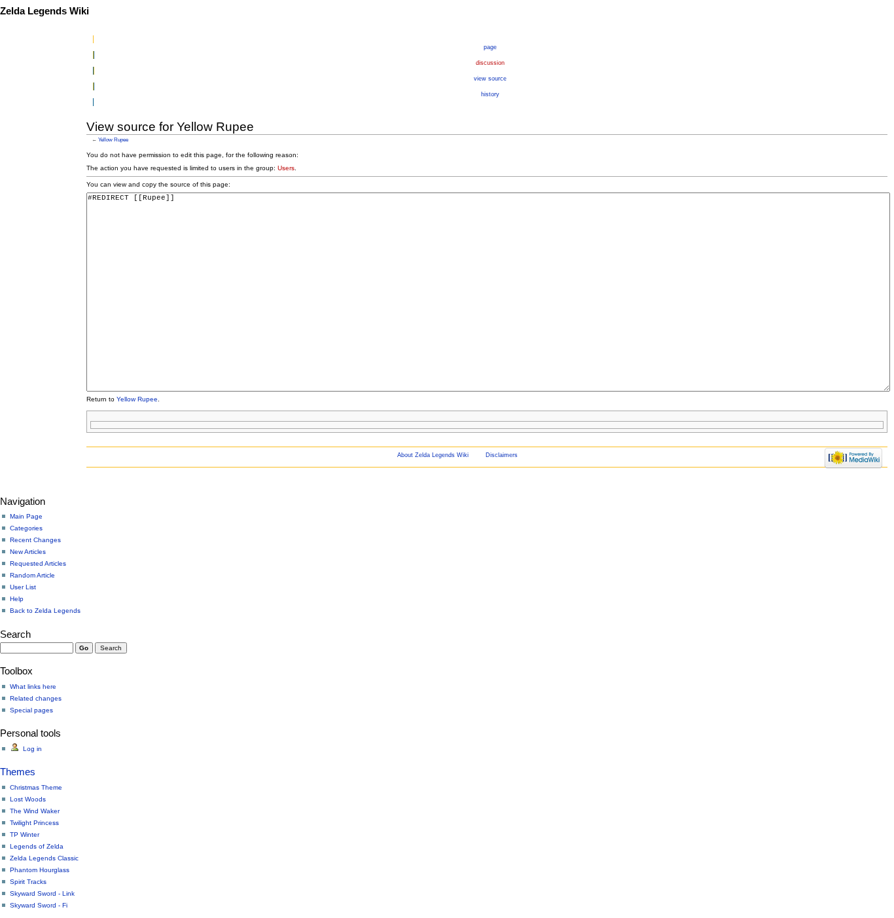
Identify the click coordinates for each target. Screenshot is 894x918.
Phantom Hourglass (39, 869)
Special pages (31, 710)
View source (490, 78)
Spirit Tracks (28, 881)
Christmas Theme (36, 787)
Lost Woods (28, 799)
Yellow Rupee (113, 139)
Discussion (490, 63)
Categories (26, 528)
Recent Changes (35, 539)
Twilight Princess (34, 822)
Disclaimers (502, 455)
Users (286, 168)
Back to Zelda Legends (45, 610)
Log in (32, 748)
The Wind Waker (35, 811)
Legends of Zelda (36, 846)
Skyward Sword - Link (42, 893)
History (490, 94)
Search (15, 634)
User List (23, 587)
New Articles (28, 551)
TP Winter (24, 834)
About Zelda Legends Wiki (433, 455)
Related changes (36, 698)
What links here (33, 686)
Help (17, 598)
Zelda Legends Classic (44, 858)
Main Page (26, 516)
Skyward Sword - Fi (38, 905)
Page (490, 47)
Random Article (32, 575)
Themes (17, 771)
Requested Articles (38, 563)
